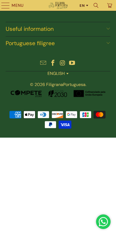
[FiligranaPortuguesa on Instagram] (63, 63)
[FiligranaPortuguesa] (58, 5)
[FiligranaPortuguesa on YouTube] (72, 63)
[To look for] (96, 5)
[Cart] (109, 5)
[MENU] (3, 5)
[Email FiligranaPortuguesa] (43, 63)
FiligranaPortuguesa (66, 84)
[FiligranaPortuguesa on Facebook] (53, 63)
